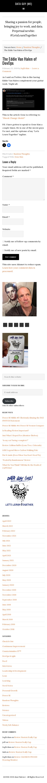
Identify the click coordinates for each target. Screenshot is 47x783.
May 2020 (6, 580)
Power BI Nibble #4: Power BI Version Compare (23, 425)
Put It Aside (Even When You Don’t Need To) (21, 455)
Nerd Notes (7, 685)
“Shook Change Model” (13, 118)
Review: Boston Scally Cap (25, 737)
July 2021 (6, 541)
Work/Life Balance (10, 725)
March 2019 (7, 619)
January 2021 (8, 560)
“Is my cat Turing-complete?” (15, 440)
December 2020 (9, 565)
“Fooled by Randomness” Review (16, 460)
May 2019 (6, 609)
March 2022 (7, 526)
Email (6, 217)
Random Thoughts (22, 154)
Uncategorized (9, 715)
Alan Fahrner (20, 777)
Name (6, 204)
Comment (8, 176)
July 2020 (6, 575)
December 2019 (9, 590)
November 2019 (9, 595)
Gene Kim (19, 157)
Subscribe (9, 401)
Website (6, 229)
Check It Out (7, 641)
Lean (4, 676)
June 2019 (6, 604)
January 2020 (8, 585)
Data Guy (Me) (23, 4)
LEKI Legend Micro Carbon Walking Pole (20, 450)
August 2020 (7, 570)
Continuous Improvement (13, 646)
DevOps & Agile (9, 656)
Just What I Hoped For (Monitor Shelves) (20, 435)
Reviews (5, 705)
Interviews (7, 666)
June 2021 (6, 545)
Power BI (6, 695)
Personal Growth (9, 690)
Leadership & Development (14, 671)
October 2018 (8, 629)
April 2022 (6, 521)
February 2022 (8, 531)
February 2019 (8, 624)
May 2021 (6, 550)
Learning (6, 681)
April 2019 (6, 614)
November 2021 (9, 536)
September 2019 (9, 600)
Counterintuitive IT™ (11, 651)
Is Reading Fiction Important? (15, 430)
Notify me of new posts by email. (20, 250)
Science (5, 710)
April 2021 (6, 555)
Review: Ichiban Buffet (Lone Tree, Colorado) (21, 445)
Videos (5, 720)
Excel (4, 661)
